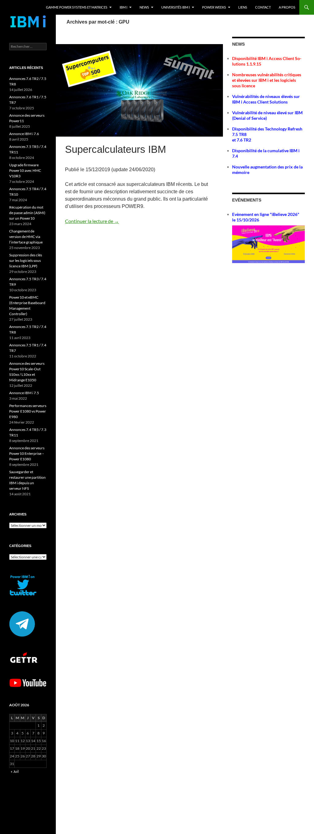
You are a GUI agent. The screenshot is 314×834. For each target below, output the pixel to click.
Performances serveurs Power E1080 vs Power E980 (27, 411)
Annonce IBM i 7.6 (24, 133)
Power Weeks (214, 7)
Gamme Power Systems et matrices (76, 7)
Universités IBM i (175, 7)
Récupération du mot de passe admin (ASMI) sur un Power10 (27, 213)
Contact (263, 7)
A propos (287, 7)
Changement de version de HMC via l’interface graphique (26, 236)
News (144, 7)
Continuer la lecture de (92, 221)
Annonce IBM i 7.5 (24, 393)
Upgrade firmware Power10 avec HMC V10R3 (25, 170)
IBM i (123, 7)
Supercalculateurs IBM (115, 149)
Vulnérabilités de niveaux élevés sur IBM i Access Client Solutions (266, 99)
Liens (242, 7)
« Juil (15, 771)
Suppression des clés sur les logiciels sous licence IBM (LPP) (25, 260)
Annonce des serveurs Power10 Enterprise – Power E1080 (26, 453)
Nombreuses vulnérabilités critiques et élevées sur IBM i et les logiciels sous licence (266, 80)
